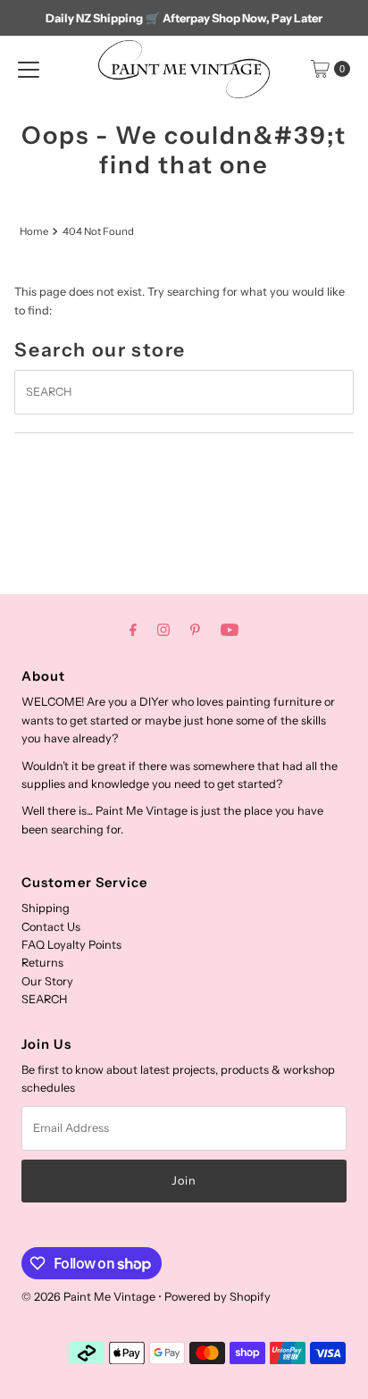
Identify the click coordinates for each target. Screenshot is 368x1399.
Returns (42, 962)
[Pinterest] (195, 630)
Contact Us (50, 927)
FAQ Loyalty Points (71, 944)
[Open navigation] (28, 68)
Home (34, 231)
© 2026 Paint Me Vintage (88, 1296)
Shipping (45, 908)
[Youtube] (229, 630)
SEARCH (44, 999)
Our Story (47, 981)
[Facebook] (133, 630)
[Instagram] (163, 630)
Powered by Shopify (217, 1296)
